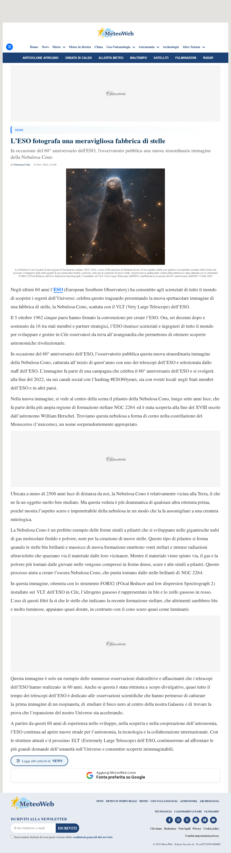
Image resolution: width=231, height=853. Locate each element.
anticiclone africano (40, 57)
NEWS (19, 130)
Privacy (197, 828)
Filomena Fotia (22, 164)
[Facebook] (169, 820)
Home (34, 47)
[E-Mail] (213, 820)
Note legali (184, 828)
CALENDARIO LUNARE (188, 811)
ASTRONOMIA (188, 801)
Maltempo (138, 57)
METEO (143, 801)
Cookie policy (211, 828)
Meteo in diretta (80, 47)
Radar (208, 57)
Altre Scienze (191, 47)
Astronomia (147, 47)
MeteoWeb (167, 844)
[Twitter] (187, 820)
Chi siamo (156, 828)
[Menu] (9, 47)
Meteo (56, 47)
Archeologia (171, 47)
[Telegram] (195, 820)
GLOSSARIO (211, 811)
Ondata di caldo (78, 57)
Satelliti (161, 57)
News (45, 47)
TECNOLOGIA (163, 811)
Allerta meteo (111, 57)
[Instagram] (178, 820)
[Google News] (204, 820)
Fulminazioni (185, 57)
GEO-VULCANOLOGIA (164, 801)
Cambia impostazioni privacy (202, 836)
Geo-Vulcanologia (118, 47)
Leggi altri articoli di (42, 760)
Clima (99, 47)
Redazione (170, 828)
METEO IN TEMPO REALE (121, 801)
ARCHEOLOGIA (209, 801)
